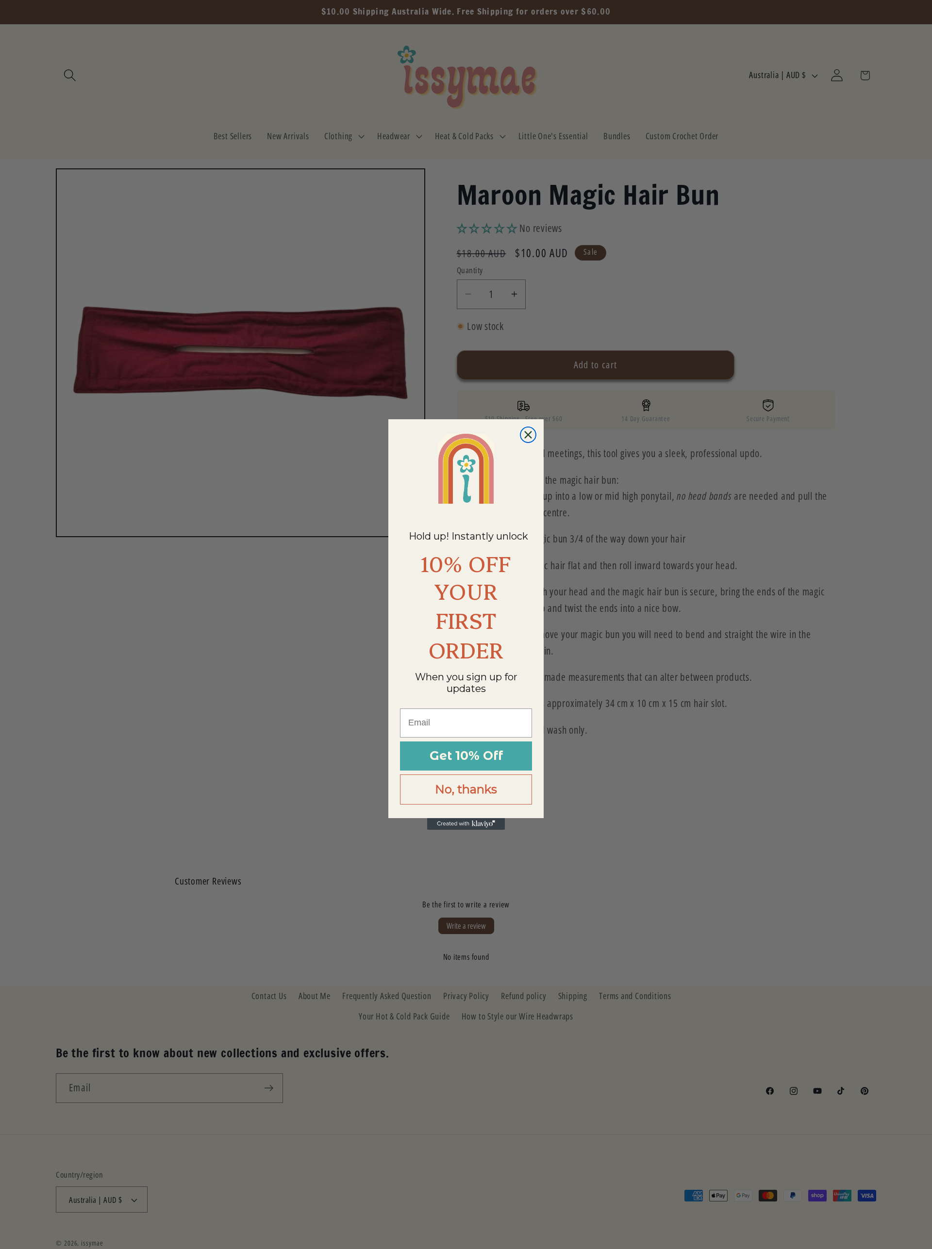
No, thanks (466, 789)
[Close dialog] (528, 435)
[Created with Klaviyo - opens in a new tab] (466, 824)
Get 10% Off (466, 755)
